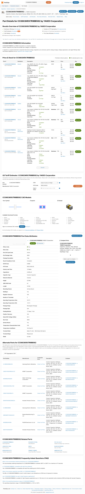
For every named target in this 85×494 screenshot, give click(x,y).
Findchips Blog (68, 2)
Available (14, 31)
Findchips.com (5, 2)
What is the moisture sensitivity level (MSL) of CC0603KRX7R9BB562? (19, 471)
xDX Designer (71, 220)
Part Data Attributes (42, 16)
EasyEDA (6, 222)
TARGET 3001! (55, 223)
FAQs (66, 16)
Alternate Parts (51, 16)
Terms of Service (57, 488)
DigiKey (19, 87)
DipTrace (54, 220)
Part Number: (5, 183)
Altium (5, 217)
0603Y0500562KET (8, 429)
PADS (53, 217)
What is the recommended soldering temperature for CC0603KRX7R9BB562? (21, 461)
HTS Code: (35, 185)
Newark (19, 64)
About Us (19, 488)
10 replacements (61, 29)
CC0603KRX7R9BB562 (10, 64)
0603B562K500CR (7, 378)
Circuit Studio (55, 219)
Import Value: (34, 188)
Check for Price (41, 364)
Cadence (22, 219)
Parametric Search (39, 488)
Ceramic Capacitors (11, 8)
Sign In (82, 2)
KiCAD (69, 217)
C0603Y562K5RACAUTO (9, 371)
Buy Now (78, 64)
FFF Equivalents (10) (10, 353)
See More (63, 69)
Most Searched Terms (28, 488)
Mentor (53, 222)
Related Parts (60, 16)
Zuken (69, 223)
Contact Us (13, 488)
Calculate (78, 186)
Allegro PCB (7, 219)
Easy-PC (22, 222)
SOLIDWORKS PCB (40, 223)
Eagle (21, 217)
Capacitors (3, 8)
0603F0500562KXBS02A (9, 400)
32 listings (17, 29)
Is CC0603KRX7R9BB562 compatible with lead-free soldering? (17, 466)
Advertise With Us (49, 490)
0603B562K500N (7, 422)
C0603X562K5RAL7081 (8, 386)
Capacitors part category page (24, 51)
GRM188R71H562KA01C (8, 415)
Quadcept (22, 223)
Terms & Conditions (29, 230)
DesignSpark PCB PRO (41, 220)
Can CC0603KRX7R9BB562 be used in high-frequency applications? (19, 476)
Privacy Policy (40, 230)
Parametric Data (77, 235)
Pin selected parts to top (76, 58)
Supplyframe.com (50, 492)
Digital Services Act (66, 488)
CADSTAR (38, 219)
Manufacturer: (6, 186)
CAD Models (33, 16)
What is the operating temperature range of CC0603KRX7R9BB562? (19, 481)
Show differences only (18, 244)
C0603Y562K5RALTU (8, 393)
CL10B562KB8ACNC (8, 364)
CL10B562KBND (7, 407)
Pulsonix (6, 223)
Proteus (70, 222)
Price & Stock (16, 16)
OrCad (37, 217)
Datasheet (40, 243)
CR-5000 (70, 219)
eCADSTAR (38, 222)
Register (76, 2)
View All (42, 167)
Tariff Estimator (24, 16)
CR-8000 (6, 220)
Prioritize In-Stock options (61, 58)
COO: (34, 182)
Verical (19, 109)
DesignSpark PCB (24, 220)
